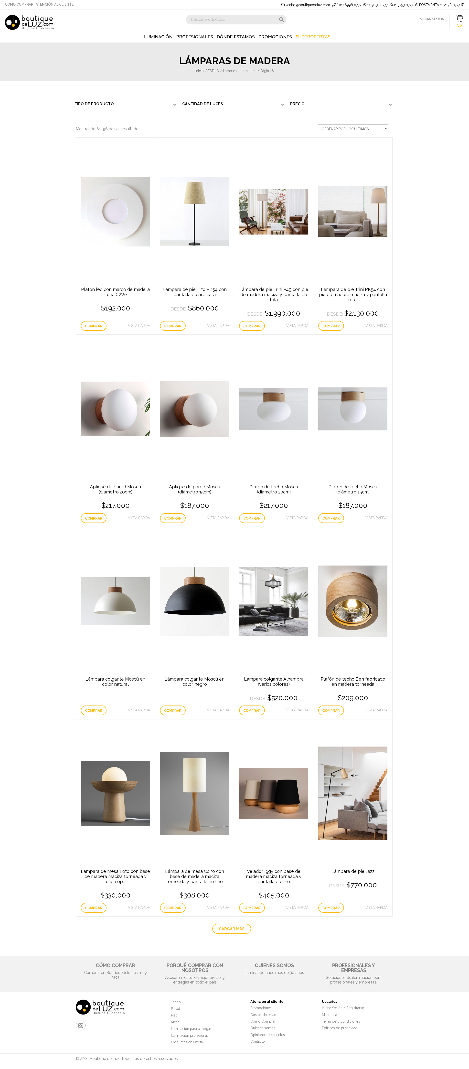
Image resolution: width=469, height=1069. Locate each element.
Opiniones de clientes (267, 1035)
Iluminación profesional (189, 1035)
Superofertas (313, 37)
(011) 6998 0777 (348, 5)
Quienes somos (262, 1028)
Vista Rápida (139, 326)
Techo (176, 1002)
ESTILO (213, 71)
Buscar (281, 19)
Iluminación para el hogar (191, 1029)
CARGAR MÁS (232, 929)
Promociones (275, 37)
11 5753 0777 (403, 5)
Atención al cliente (55, 4)
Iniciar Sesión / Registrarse (343, 1008)
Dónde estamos (236, 37)
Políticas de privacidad (339, 1028)
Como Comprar (19, 4)
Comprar (93, 326)
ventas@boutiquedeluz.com (307, 5)
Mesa (175, 1022)
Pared (175, 1009)
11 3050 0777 (377, 5)
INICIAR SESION (432, 19)
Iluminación (157, 37)
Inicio (199, 71)
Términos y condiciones (341, 1021)
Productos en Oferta (187, 1042)
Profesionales (194, 37)
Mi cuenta (329, 1015)
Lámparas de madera (239, 71)
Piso (174, 1015)
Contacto (257, 1041)
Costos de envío (263, 1015)
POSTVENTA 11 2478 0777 (439, 5)
